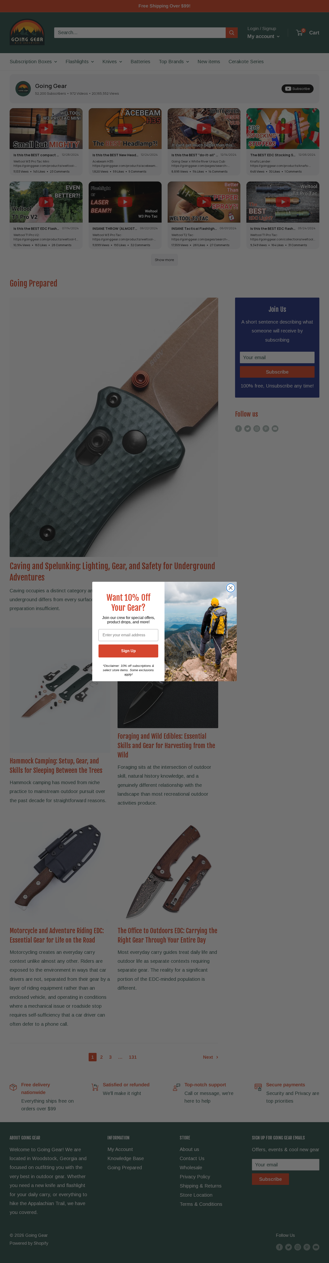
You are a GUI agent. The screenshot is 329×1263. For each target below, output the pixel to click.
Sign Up (128, 651)
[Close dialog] (230, 588)
